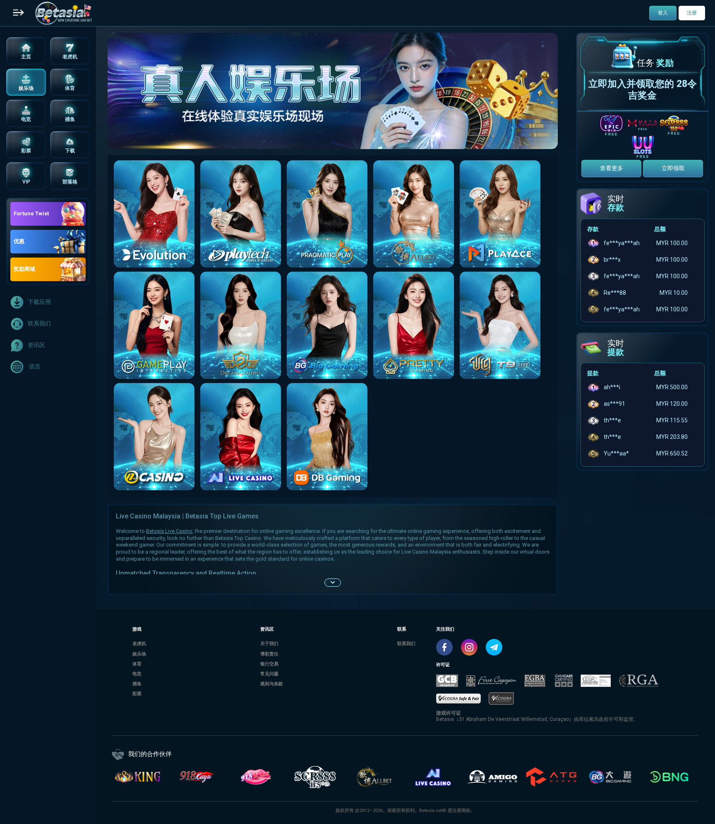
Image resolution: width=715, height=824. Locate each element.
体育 (137, 664)
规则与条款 (271, 684)
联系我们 (39, 323)
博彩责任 (269, 654)
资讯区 (36, 345)
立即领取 (673, 168)
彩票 (137, 693)
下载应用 (39, 302)
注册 (692, 13)
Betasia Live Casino (169, 531)
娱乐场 (139, 654)
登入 (663, 13)
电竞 (137, 674)
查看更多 (611, 168)
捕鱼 (137, 684)
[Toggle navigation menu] (18, 13)
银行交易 (269, 664)
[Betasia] (64, 13)
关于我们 (269, 643)
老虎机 (139, 643)
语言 (34, 366)
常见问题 (269, 674)
